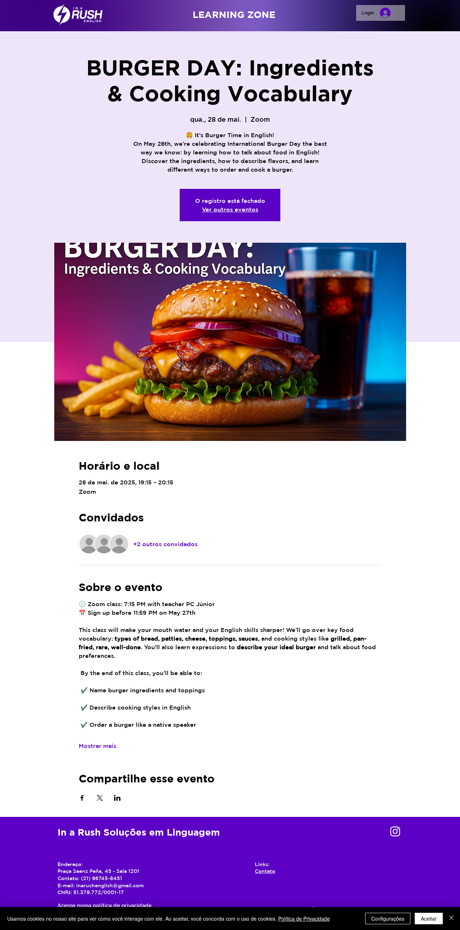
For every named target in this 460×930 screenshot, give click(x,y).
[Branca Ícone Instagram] (395, 831)
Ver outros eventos (230, 209)
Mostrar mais (97, 746)
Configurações (387, 918)
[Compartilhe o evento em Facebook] (82, 798)
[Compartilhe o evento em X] (99, 798)
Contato (265, 871)
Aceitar (429, 918)
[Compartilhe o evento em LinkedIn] (117, 798)
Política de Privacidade (304, 918)
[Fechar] (451, 918)
